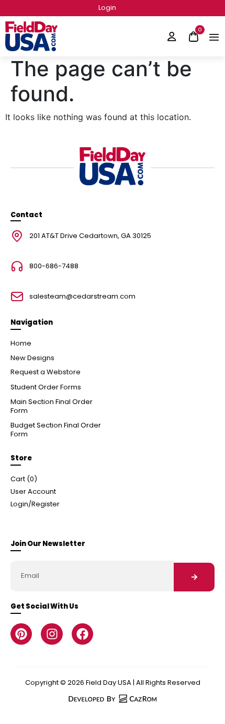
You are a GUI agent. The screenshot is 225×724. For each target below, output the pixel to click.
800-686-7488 (53, 266)
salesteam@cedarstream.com (82, 296)
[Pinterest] (21, 634)
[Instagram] (51, 634)
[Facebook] (82, 634)
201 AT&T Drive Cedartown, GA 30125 (90, 236)
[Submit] (194, 577)
